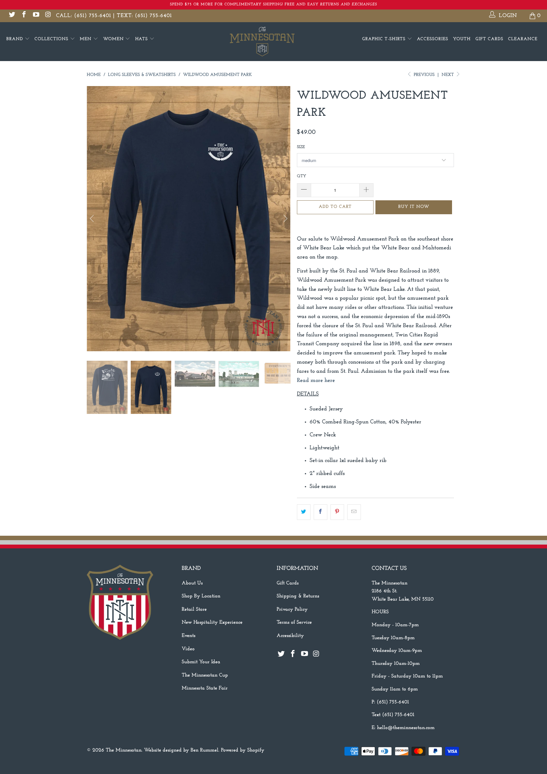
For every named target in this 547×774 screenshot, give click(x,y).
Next (448, 74)
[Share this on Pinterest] (337, 512)
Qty (301, 176)
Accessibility (290, 635)
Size (301, 147)
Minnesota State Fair (205, 688)
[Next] (284, 219)
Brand (15, 39)
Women (114, 39)
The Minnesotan (123, 750)
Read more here (316, 381)
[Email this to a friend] (354, 512)
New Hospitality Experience (212, 622)
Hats (142, 39)
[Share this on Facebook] (320, 512)
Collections (52, 39)
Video (188, 649)
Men (86, 39)
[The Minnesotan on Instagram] (47, 15)
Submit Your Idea (201, 662)
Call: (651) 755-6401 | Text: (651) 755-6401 (114, 15)
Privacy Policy (292, 609)
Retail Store (194, 609)
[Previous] (92, 219)
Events (188, 635)
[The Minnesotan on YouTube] (35, 15)
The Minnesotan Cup (205, 675)
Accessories (432, 39)
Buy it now (413, 206)
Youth (462, 39)
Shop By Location (201, 596)
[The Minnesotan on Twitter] (11, 15)
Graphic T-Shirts (384, 39)
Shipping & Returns (298, 596)
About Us (192, 583)
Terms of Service (294, 622)
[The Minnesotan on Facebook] (23, 15)
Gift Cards (489, 39)
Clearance (523, 39)
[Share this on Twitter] (304, 512)
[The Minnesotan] (273, 42)
